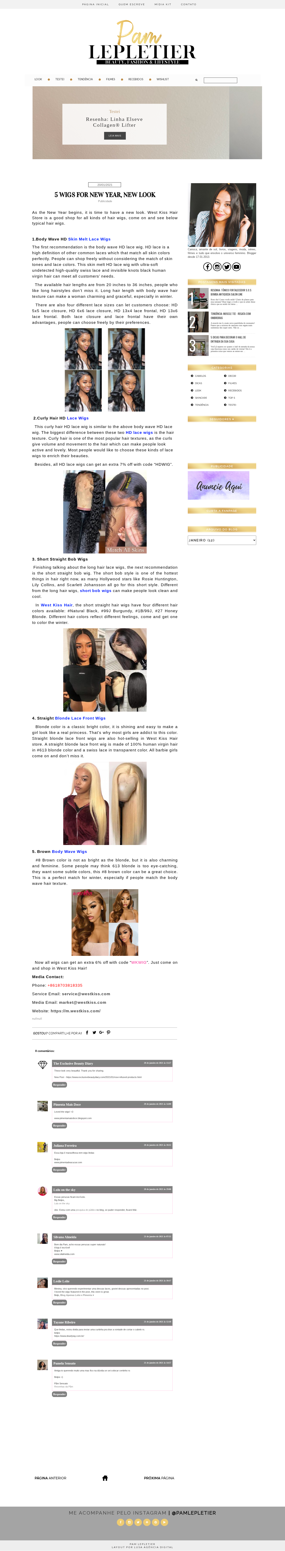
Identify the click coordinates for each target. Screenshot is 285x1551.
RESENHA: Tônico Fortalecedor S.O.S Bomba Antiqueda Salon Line (231, 292)
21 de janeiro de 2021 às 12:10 (157, 1322)
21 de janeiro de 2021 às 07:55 (157, 1236)
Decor (232, 375)
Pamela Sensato (64, 1363)
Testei (59, 79)
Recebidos (136, 79)
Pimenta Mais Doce (67, 1104)
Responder (59, 1084)
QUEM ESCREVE (132, 4)
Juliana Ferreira (65, 1145)
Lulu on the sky (64, 1190)
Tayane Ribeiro (64, 1322)
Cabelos (200, 375)
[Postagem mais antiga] (159, 1479)
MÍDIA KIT (163, 4)
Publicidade (105, 201)
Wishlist (163, 79)
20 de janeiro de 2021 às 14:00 (157, 1104)
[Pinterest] (108, 1034)
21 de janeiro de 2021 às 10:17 (157, 1280)
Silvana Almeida (64, 1237)
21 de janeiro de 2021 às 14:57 (157, 1363)
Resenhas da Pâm (63, 1386)
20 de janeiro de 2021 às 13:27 (157, 1063)
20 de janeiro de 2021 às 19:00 (157, 1189)
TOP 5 (231, 397)
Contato (189, 4)
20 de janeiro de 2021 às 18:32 (157, 1145)
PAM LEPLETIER (142, 1544)
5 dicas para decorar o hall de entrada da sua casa (228, 339)
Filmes (110, 79)
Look (38, 79)
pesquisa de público (86, 1210)
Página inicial (95, 4)
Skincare (201, 397)
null (34, 1018)
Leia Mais (147, 135)
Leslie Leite (61, 1281)
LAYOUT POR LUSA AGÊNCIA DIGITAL (142, 1547)
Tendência (85, 79)
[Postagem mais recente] (50, 1479)
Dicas (147, 111)
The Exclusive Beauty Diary (73, 1063)
